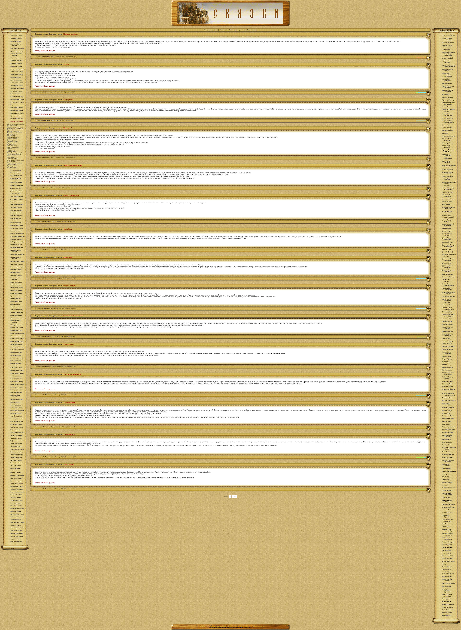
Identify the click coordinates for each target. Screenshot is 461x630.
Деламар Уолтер (447, 249)
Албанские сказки (16, 60)
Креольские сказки (16, 287)
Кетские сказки (15, 272)
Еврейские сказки (16, 202)
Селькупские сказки (17, 410)
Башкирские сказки (16, 96)
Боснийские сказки (16, 110)
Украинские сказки (16, 463)
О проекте (240, 30)
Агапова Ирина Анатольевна (447, 39)
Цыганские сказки (16, 486)
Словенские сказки (16, 421)
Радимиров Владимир (446, 465)
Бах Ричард (445, 94)
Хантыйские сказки (16, 481)
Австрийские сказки (17, 48)
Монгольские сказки (17, 338)
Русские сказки (15, 402)
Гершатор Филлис (447, 199)
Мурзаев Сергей (447, 410)
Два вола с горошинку (13, 131)
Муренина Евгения (448, 407)
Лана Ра (444, 364)
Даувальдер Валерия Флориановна (449, 245)
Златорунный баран (13, 137)
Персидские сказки (16, 389)
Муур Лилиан (446, 413)
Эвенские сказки (15, 519)
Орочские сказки (16, 378)
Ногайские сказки (16, 367)
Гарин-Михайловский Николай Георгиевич (449, 183)
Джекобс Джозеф (447, 252)
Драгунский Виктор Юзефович (448, 259)
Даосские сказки (15, 188)
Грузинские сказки (16, 185)
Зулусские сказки (16, 207)
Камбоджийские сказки (15, 250)
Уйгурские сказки (16, 460)
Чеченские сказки (16, 494)
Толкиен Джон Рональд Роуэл (448, 530)
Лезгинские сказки (16, 312)
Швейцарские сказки (17, 508)
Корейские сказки (16, 282)
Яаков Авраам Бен (448, 610)
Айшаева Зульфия (448, 42)
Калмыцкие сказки (16, 247)
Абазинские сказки (16, 35)
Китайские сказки (16, 275)
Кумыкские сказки (16, 296)
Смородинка (10, 157)
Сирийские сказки (16, 416)
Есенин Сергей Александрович (448, 284)
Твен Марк (445, 524)
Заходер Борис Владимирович (448, 308)
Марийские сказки (16, 330)
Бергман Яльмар (447, 97)
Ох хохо (9, 148)
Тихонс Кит (445, 526)
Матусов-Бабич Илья (448, 400)
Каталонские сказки (17, 267)
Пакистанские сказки (17, 384)
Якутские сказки (15, 539)
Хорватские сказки (16, 483)
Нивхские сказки (15, 360)
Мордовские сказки (16, 341)
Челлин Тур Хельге (448, 573)
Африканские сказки (17, 88)
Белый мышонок (12, 125)
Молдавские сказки (16, 336)
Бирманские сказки (16, 105)
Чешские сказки (15, 497)
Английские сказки (16, 71)
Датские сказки (15, 193)
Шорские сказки (15, 511)
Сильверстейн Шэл (448, 507)
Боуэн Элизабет (447, 127)
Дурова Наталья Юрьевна (447, 266)
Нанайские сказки (16, 344)
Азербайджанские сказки (16, 54)
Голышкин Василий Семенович (448, 208)
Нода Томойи (446, 424)
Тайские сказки (15, 430)
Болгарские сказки (16, 107)
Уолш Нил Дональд (448, 555)
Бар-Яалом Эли (447, 83)
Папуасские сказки (16, 387)
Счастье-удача (11, 161)
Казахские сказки (16, 244)
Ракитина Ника (446, 468)
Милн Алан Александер (447, 404)
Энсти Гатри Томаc (448, 604)
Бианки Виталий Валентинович (447, 114)
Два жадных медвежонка (14, 132)
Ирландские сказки (16, 225)
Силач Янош (11, 156)
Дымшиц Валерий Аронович (448, 270)
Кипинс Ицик (446, 338)
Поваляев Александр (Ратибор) (449, 448)
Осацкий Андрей (447, 432)
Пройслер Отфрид (448, 454)
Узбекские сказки (16, 457)
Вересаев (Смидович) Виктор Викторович (447, 156)
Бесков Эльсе (446, 107)
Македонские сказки (17, 325)
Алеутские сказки (16, 63)
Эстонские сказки (16, 530)
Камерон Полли (447, 321)
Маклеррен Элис (447, 398)
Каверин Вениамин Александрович (448, 315)
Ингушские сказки (16, 210)
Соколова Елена (447, 512)
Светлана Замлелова (449, 487)
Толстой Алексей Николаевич (447, 534)
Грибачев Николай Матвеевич (448, 224)
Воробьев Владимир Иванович (449, 166)
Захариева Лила (447, 305)
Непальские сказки (16, 358)
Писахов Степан (447, 445)
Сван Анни (445, 485)
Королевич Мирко (12, 141)
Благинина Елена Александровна (448, 121)
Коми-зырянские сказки (15, 278)
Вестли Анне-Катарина (446, 161)
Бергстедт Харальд (448, 100)
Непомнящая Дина (448, 418)
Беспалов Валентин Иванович (448, 110)
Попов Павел (446, 452)
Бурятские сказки (16, 116)
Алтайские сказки (16, 66)
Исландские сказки (16, 228)
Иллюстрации (252, 30)
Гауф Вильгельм (447, 192)
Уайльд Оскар (446, 550)
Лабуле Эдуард (447, 359)
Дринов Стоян (446, 263)
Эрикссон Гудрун (447, 607)
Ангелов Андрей (447, 58)
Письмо (213, 626)
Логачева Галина (447, 386)
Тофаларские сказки (17, 441)
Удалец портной (11, 164)
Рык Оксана (445, 476)
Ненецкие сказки (15, 355)
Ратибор (444, 474)
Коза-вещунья (11, 140)
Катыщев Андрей (447, 331)
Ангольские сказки (16, 74)
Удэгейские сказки (16, 454)
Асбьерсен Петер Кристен (447, 69)
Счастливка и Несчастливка (15, 160)
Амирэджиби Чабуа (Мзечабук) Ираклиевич (448, 54)
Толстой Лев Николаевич (447, 538)
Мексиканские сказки (17, 333)
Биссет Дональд (447, 118)
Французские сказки (17, 475)
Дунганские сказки (16, 199)
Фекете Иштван (447, 567)
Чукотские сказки (16, 503)
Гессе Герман (446, 204)
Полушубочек (11, 150)
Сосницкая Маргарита (446, 516)
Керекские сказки (16, 269)
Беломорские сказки (17, 99)
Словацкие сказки (16, 419)
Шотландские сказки (17, 514)
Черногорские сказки (17, 492)
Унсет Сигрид (446, 553)
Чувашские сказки (16, 500)
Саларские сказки (16, 407)
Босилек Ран (446, 125)
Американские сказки (17, 69)
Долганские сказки (16, 196)
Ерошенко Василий (448, 277)
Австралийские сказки (15, 44)
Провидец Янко (11, 151)
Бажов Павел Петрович (446, 79)
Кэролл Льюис (446, 356)
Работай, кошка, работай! (14, 153)
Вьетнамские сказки (17, 173)
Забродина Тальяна (448, 296)
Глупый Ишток (11, 130)
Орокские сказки (16, 376)
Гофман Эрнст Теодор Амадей (448, 216)
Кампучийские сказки (17, 254)
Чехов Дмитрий (447, 576)
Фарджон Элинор (447, 558)
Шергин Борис (446, 586)
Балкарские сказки (16, 91)
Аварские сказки (15, 41)
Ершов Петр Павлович (446, 280)
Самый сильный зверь (14, 154)
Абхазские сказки (16, 38)
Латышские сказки (16, 309)
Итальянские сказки (17, 233)
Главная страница (210, 30)
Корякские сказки (16, 285)
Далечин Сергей (447, 231)
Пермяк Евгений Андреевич (447, 435)
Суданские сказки (16, 424)
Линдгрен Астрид (447, 381)
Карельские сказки (16, 264)
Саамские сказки (15, 405)
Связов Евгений (447, 490)
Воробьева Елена (447, 169)
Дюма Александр (447, 274)
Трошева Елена (447, 544)
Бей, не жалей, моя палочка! (15, 124)
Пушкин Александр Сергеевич (448, 460)
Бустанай (445, 133)
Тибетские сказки (16, 438)
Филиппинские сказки (15, 469)
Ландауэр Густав (447, 367)
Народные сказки (41, 34)
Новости (223, 30)
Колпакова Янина (447, 349)
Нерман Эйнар (446, 421)
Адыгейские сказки (16, 51)
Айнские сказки (15, 58)
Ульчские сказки (15, 465)
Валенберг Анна (447, 143)
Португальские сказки (15, 396)
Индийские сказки (16, 215)
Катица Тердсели (12, 138)
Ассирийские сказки (17, 82)
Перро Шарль (446, 439)
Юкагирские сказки (16, 536)
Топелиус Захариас (448, 542)
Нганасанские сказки (17, 347)
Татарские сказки (16, 435)
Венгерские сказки (16, 121)
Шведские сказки (16, 505)
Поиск (231, 30)
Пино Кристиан (447, 442)
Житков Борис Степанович (447, 288)
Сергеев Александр (448, 504)
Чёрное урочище (12, 166)
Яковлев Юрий (447, 612)
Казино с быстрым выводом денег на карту (251, 626)
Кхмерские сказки (16, 301)
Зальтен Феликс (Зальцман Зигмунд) (447, 301)
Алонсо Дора (446, 49)
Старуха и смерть (12, 158)
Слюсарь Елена (447, 510)
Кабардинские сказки (17, 242)
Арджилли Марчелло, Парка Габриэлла (449, 65)
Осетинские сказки (16, 381)
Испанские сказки (16, 231)
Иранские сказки (15, 222)
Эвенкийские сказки (17, 517)
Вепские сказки (15, 170)
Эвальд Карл (446, 599)
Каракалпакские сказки (15, 257)
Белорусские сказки (17, 102)
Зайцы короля (11, 135)
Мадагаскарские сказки (15, 321)
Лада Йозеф (446, 361)
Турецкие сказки (15, 446)
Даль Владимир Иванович (447, 234)
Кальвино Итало (447, 318)
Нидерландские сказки (15, 364)
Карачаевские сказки (17, 261)
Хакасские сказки (16, 478)
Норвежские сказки (16, 370)
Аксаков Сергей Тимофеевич (447, 46)
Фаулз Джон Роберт (448, 561)
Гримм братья (446, 228)
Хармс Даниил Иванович (446, 570)
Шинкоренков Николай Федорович (446, 590)
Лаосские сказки (15, 307)
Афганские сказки (16, 85)
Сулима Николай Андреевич (447, 520)
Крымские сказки (16, 290)
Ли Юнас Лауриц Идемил (447, 377)
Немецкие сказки (16, 352)
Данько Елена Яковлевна (446, 238)
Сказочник (46, 56)
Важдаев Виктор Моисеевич (447, 139)
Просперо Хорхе (447, 457)
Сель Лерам (446, 497)
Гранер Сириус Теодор (447, 220)
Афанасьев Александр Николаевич (447, 75)
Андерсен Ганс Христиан (447, 61)
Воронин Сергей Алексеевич (447, 173)
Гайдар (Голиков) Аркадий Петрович (447, 178)
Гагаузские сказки (16, 175)
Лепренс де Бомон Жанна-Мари (448, 373)
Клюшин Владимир (448, 346)
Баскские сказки (15, 94)
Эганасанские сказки (17, 522)
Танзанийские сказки (17, 432)
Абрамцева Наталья (448, 35)
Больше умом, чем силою (15, 127)
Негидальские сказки (17, 349)
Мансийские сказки (16, 327)
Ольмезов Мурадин (448, 429)
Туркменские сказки (17, 449)
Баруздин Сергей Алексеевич (447, 90)
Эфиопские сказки (16, 533)
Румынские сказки (16, 399)
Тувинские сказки (16, 443)
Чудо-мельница (11, 167)
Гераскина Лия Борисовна (446, 195)
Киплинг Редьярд (447, 341)
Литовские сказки (16, 315)
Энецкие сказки (15, 525)
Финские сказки (15, 472)
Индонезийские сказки (15, 219)
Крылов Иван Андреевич (446, 352)
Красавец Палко (12, 145)
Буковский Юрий (447, 130)
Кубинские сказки (16, 293)
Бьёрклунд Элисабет (449, 136)
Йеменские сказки (16, 239)
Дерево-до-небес (12, 134)
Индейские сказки (16, 213)
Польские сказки (16, 392)
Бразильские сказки (17, 113)
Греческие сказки (16, 182)
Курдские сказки (15, 298)
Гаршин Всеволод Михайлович (448, 188)
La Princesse (47, 92)
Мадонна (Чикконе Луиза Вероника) (448, 394)
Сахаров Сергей (447, 482)
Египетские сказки (16, 204)
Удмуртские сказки (16, 452)
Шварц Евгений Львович (447, 580)
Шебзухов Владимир (448, 583)
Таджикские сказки (16, 427)
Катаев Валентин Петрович (447, 327)
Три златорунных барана (14, 163)
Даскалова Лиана (447, 242)
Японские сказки (16, 541)
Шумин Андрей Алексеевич (447, 595)
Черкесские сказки (16, 489)
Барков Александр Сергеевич (448, 86)
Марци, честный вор (13, 147)
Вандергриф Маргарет (446, 146)
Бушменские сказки (16, 118)
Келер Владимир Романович (447, 334)
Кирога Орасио (447, 343)
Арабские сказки (15, 77)
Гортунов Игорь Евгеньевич (447, 212)
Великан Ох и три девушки (15, 128)
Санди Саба (445, 479)
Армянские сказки (16, 80)
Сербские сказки (15, 413)
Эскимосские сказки (17, 528)
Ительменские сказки (17, 236)
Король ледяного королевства (12, 143)
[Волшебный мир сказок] (230, 26)
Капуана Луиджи (447, 324)
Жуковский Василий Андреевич (448, 293)
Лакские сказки (15, 304)
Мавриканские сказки (17, 318)
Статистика (232, 626)
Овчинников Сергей (448, 427)
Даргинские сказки (16, 191)
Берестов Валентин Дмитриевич (448, 103)
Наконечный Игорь (448, 416)
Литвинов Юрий (447, 384)
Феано (444, 564)
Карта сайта (222, 626)
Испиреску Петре (447, 312)
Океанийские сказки (17, 373)
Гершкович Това (447, 201)
